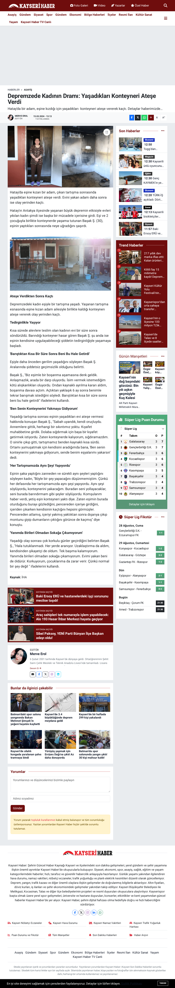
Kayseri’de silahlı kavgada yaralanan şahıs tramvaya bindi (26, 754)
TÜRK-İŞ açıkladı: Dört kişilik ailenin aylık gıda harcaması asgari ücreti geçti (153, 197)
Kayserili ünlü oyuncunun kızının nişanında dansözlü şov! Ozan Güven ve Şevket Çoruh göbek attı (154, 164)
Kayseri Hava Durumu (65, 923)
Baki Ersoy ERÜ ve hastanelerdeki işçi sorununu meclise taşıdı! (153, 231)
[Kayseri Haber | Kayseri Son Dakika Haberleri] (32, 6)
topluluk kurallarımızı (43, 820)
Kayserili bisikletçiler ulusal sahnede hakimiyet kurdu (154, 214)
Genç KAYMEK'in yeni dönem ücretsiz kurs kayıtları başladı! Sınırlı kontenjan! (154, 181)
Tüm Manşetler (60, 935)
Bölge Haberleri (94, 14)
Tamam (162, 983)
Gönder (18, 808)
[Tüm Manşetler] (162, 356)
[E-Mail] (33, 674)
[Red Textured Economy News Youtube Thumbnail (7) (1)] (60, 261)
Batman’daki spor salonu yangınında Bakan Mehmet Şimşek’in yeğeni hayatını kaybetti (26, 719)
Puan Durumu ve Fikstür (25, 935)
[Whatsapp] (100, 912)
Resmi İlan (126, 14)
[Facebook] (39, 674)
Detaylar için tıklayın (141, 504)
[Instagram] (52, 674)
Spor (49, 14)
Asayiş (12, 14)
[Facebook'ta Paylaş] (131, 117)
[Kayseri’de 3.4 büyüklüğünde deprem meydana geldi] (60, 702)
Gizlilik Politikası (131, 983)
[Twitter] (45, 674)
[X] (81, 912)
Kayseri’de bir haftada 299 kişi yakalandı (92, 716)
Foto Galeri (81, 5)
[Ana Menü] (165, 18)
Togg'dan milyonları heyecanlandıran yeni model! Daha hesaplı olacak (154, 147)
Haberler (14, 89)
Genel (148, 207)
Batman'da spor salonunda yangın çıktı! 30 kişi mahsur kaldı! (93, 754)
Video (101, 5)
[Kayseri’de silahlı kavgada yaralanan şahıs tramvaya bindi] (26, 739)
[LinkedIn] (94, 912)
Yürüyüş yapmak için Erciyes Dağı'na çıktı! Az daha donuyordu (59, 754)
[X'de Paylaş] (138, 117)
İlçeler (112, 14)
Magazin (149, 156)
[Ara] (165, 5)
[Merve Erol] (19, 656)
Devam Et (34, 668)
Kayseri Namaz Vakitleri (107, 923)
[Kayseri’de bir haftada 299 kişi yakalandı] (94, 702)
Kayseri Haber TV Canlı (36, 22)
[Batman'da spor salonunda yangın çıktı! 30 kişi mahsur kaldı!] (94, 739)
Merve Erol (38, 654)
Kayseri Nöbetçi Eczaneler (27, 923)
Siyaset (38, 14)
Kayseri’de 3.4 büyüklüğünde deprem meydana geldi (58, 717)
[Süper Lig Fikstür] (162, 517)
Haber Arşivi (141, 935)
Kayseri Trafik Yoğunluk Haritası (145, 924)
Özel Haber (142, 5)
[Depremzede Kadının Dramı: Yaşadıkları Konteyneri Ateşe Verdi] (60, 157)
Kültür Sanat (144, 14)
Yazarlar (120, 5)
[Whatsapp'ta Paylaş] (144, 117)
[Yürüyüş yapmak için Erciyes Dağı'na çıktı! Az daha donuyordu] (60, 739)
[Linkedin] (58, 674)
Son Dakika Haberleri (105, 935)
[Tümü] (162, 131)
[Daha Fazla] (151, 117)
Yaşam (13, 22)
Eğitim (148, 173)
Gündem (25, 14)
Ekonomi (75, 14)
